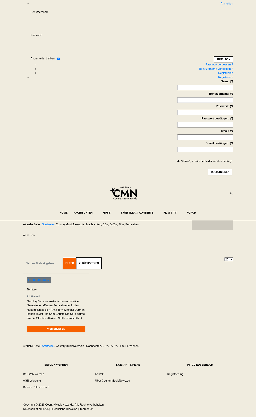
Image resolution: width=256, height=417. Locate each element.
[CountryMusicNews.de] (125, 193)
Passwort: (222, 106)
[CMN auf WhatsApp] (212, 225)
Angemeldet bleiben (43, 58)
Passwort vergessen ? (219, 64)
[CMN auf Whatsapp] (214, 347)
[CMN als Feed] (227, 225)
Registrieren (225, 72)
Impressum (86, 408)
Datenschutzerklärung (36, 408)
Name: (225, 81)
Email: (225, 130)
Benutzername (40, 12)
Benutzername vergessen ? (216, 68)
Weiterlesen (56, 328)
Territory (32, 289)
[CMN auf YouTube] (220, 225)
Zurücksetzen (89, 263)
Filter (69, 263)
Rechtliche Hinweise (64, 408)
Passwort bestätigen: (215, 118)
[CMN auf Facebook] (197, 225)
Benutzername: (219, 93)
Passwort (36, 35)
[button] (85, 212)
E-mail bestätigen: (217, 143)
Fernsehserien (38, 280)
